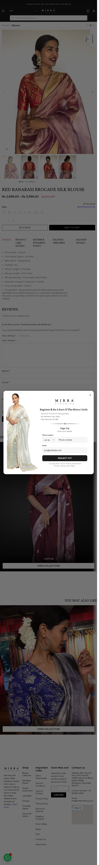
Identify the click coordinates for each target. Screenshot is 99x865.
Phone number (47, 435)
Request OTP (65, 458)
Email (44, 445)
